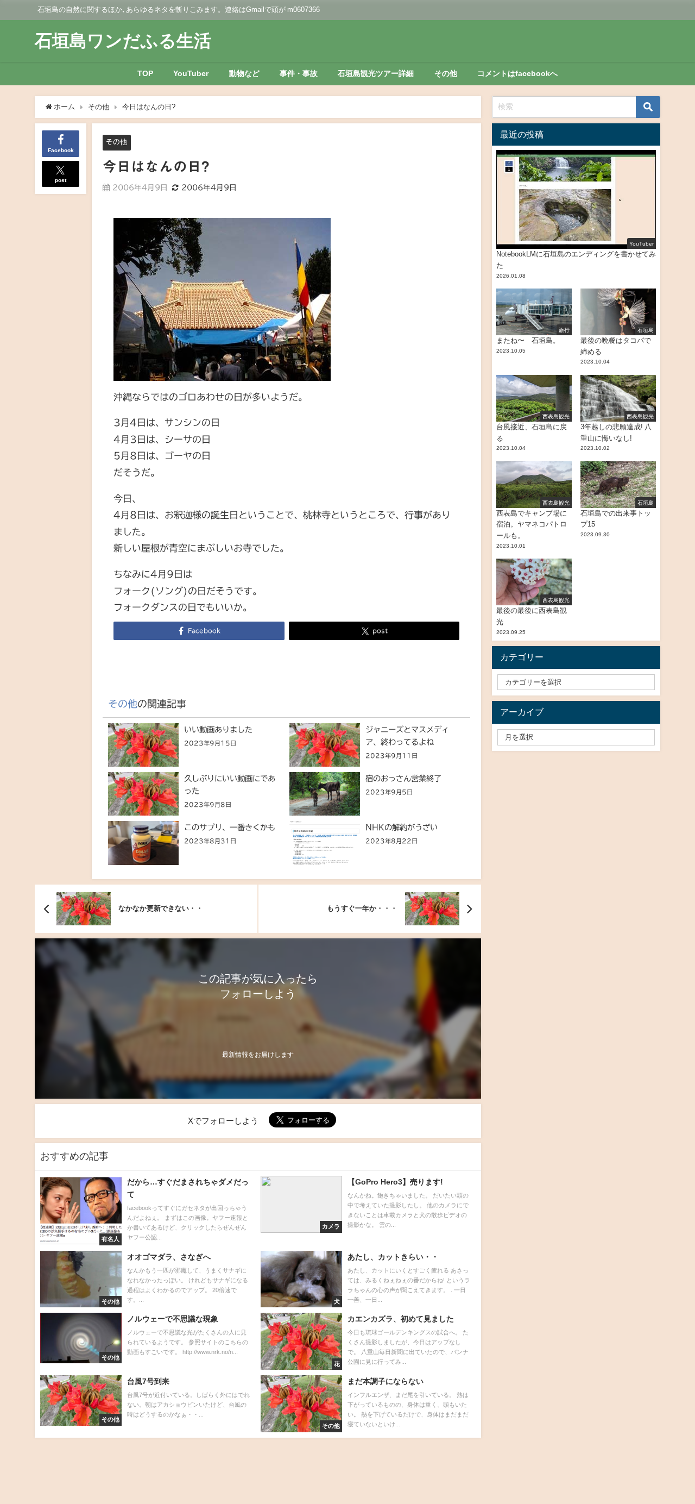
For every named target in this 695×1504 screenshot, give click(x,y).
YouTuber (190, 73)
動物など (244, 73)
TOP (145, 73)
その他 (445, 73)
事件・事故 (299, 73)
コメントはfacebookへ (517, 73)
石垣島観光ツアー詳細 (376, 73)
